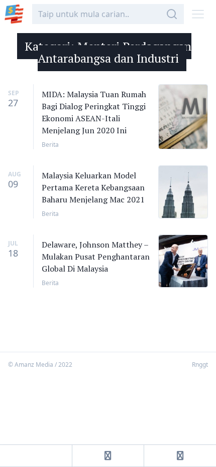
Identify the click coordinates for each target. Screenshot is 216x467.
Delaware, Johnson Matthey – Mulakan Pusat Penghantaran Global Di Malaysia (96, 256)
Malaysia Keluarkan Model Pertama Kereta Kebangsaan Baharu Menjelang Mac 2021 (93, 187)
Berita (50, 144)
